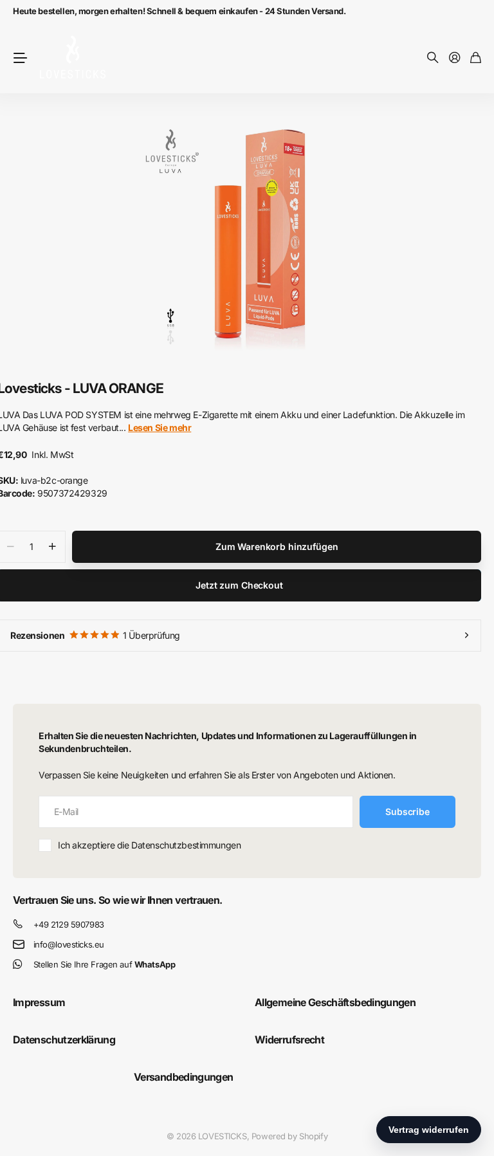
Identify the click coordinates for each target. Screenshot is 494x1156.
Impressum (39, 1002)
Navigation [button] (20, 58)
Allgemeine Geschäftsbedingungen (335, 1002)
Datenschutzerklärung (64, 1039)
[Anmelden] (455, 58)
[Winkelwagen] (475, 58)
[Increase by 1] (52, 547)
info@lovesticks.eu (68, 944)
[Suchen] (433, 58)
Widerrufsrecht (289, 1039)
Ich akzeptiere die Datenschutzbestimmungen (149, 844)
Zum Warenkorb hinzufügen (276, 546)
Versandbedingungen (183, 1076)
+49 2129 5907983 (68, 924)
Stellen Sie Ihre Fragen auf (104, 964)
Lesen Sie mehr (159, 427)
